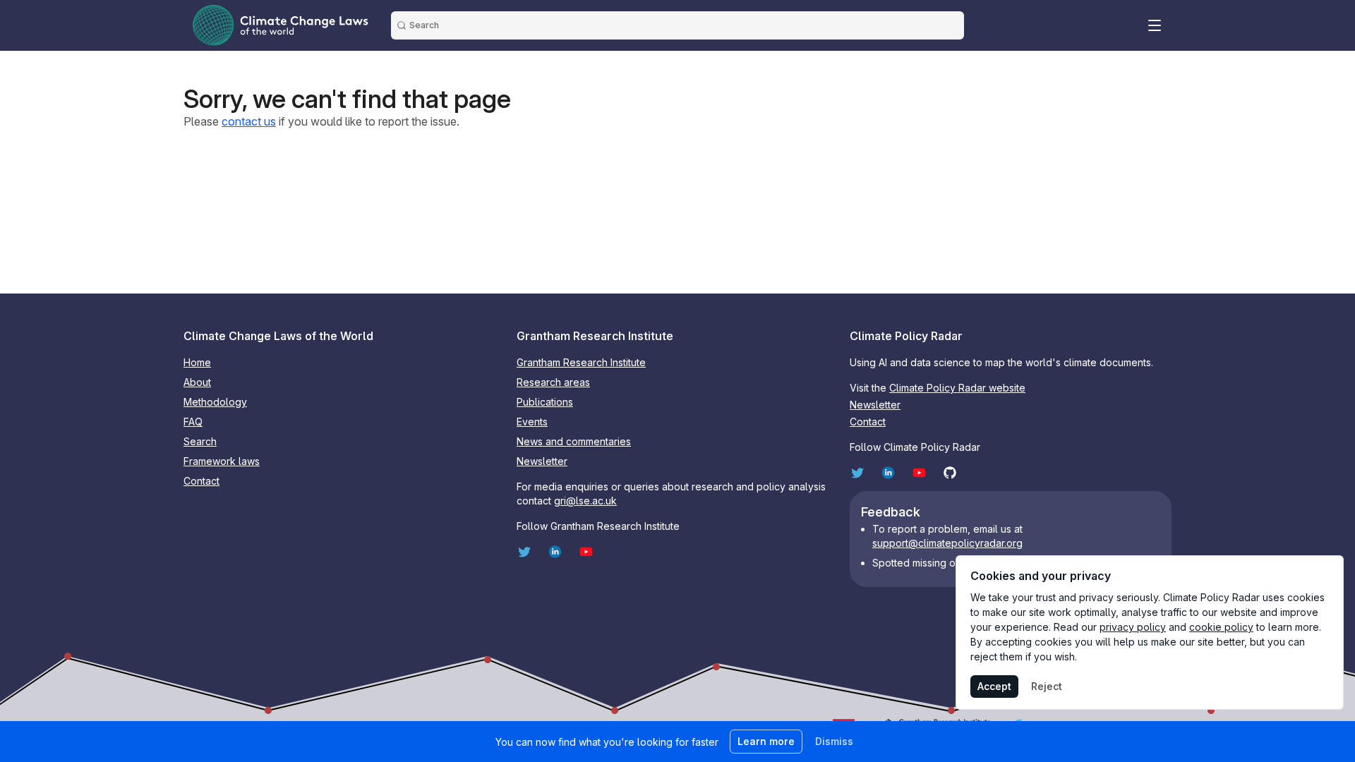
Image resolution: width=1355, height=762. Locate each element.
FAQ (193, 422)
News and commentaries (574, 441)
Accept (994, 686)
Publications (545, 402)
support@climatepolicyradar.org (947, 543)
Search (200, 441)
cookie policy (1221, 627)
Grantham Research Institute (581, 362)
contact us (249, 121)
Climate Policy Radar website (957, 388)
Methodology (215, 402)
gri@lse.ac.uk (585, 501)
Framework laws (221, 461)
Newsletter (542, 461)
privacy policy (1133, 627)
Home (197, 362)
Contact (201, 481)
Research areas (553, 382)
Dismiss (834, 741)
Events (532, 422)
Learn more (766, 741)
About (197, 382)
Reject (1046, 686)
